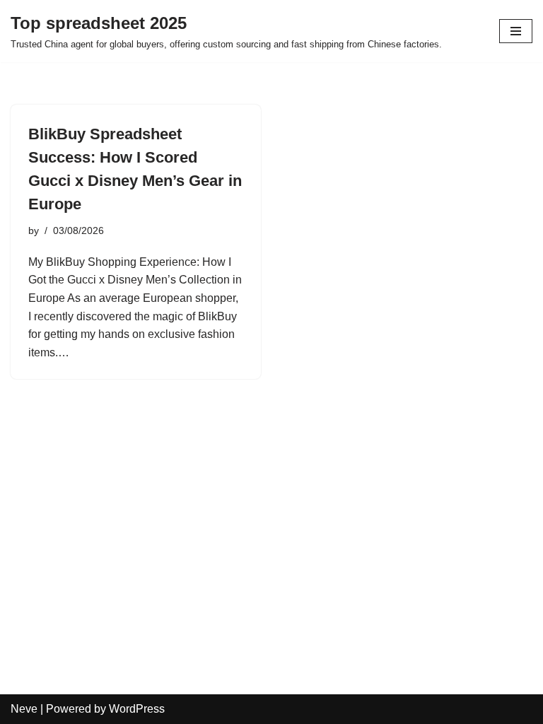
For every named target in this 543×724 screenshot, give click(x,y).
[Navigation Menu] (515, 31)
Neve (24, 709)
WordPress (137, 709)
